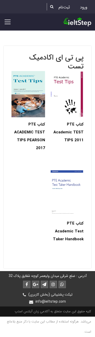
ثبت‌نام (64, 7)
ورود (83, 7)
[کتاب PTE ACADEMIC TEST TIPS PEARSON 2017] (28, 94)
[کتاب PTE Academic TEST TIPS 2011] (67, 94)
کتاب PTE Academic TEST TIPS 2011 (68, 132)
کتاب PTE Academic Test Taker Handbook (68, 231)
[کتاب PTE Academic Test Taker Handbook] (67, 193)
